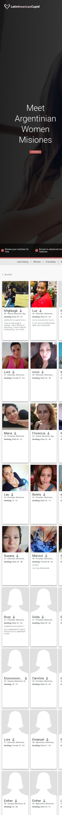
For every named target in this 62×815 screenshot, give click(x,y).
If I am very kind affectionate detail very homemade (43, 324)
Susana (9, 556)
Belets (36, 494)
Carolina (38, 678)
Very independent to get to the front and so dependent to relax (14, 631)
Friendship (51, 262)
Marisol (37, 556)
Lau (6, 494)
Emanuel (38, 739)
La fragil (35, 565)
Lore (7, 372)
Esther (8, 801)
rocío (35, 372)
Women (37, 262)
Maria (8, 433)
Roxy (7, 617)
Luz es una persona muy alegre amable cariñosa (43, 320)
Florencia (38, 433)
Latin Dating (22, 262)
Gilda (36, 617)
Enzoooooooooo (13, 678)
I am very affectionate (40, 568)
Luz (34, 311)
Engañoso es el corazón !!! (14, 626)
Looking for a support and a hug (15, 320)
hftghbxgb (11, 311)
